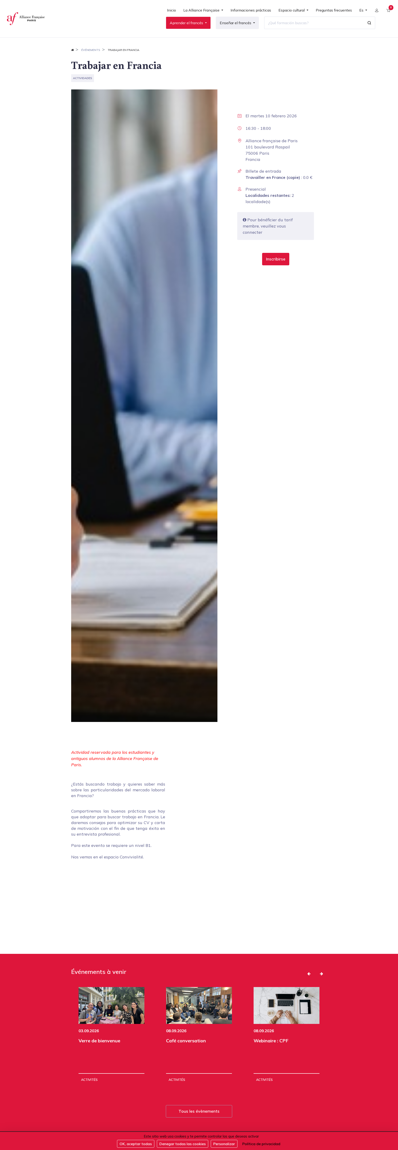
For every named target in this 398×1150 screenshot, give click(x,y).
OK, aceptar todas (136, 1143)
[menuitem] (171, 12)
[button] (275, 259)
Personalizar (224, 1143)
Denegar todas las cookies (182, 1143)
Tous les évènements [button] (199, 1111)
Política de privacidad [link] (261, 1143)
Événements (90, 50)
